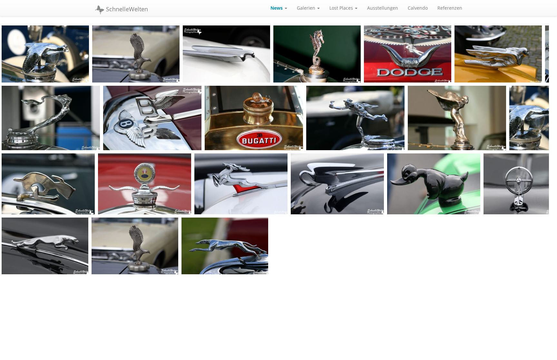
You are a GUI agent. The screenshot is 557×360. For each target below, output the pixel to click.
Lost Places (341, 8)
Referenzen (449, 8)
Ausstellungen (382, 8)
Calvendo (418, 8)
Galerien (307, 8)
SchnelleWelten (126, 9)
